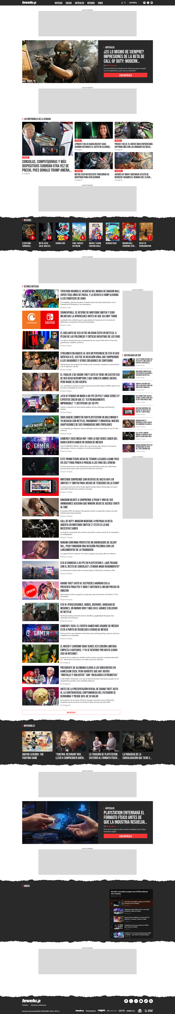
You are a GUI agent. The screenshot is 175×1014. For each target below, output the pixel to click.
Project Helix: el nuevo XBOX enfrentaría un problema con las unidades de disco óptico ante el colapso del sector (134, 147)
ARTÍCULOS (79, 3)
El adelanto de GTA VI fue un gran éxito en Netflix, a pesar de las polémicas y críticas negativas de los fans (90, 335)
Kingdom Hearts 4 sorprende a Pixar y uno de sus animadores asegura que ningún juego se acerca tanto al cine (89, 503)
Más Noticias (71, 712)
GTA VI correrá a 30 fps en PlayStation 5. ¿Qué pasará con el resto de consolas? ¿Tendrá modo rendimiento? (90, 565)
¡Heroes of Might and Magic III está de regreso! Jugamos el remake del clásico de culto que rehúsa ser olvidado (133, 177)
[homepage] (29, 2)
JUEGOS (69, 3)
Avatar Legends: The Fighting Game (33, 756)
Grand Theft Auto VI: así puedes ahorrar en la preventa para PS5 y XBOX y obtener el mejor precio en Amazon (89, 587)
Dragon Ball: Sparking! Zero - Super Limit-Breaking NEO (128, 247)
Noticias (25, 157)
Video (100, 3)
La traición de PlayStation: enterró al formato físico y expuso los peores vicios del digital (104, 759)
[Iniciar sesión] (122, 3)
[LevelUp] (80, 1011)
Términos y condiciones (38, 1005)
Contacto (25, 1005)
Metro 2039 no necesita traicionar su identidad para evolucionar (92, 175)
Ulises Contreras (111, 65)
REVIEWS (91, 3)
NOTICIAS (58, 3)
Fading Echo (60, 243)
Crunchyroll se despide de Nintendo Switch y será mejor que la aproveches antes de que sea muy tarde (88, 314)
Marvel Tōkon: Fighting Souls (95, 244)
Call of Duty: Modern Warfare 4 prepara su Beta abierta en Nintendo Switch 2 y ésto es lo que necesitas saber (86, 525)
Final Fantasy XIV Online (77, 244)
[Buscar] (125, 3)
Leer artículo (125, 75)
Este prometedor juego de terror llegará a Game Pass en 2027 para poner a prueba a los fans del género (89, 461)
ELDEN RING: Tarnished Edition (26, 246)
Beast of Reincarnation (145, 244)
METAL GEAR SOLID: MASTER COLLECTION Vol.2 (45, 246)
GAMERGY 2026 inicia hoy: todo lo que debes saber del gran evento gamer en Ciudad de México (89, 440)
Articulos (79, 171)
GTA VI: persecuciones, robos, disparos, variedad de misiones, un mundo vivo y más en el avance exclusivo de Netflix (88, 608)
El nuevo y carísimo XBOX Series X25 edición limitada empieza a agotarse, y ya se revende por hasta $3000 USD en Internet (88, 650)
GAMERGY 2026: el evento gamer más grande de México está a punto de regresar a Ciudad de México (89, 628)
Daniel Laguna (111, 826)
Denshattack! (111, 243)
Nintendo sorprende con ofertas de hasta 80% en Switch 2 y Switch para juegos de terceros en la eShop (89, 481)
